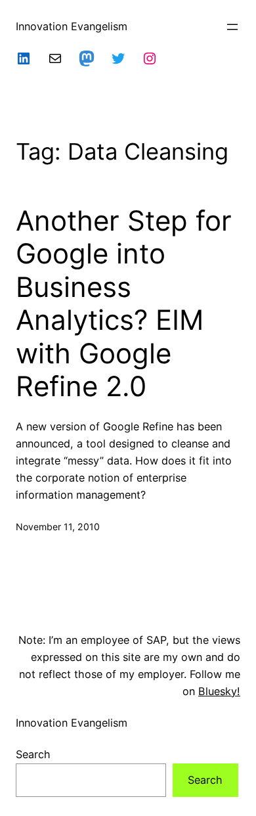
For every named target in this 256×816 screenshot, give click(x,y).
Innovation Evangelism (71, 26)
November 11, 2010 (58, 526)
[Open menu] (232, 27)
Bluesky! (219, 691)
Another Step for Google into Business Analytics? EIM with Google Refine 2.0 (124, 303)
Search (33, 754)
